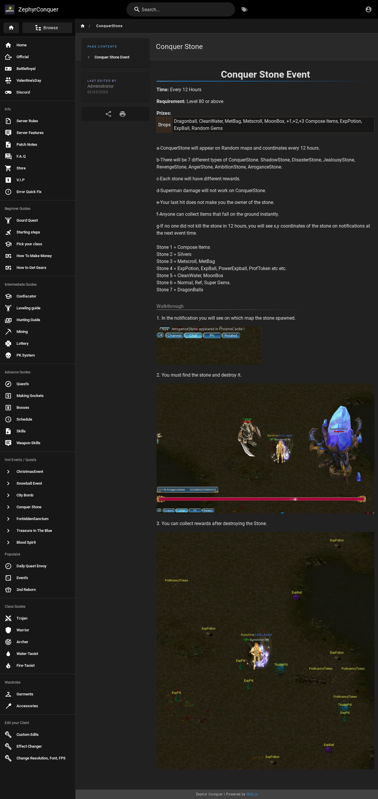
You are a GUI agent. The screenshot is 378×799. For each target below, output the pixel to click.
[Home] (11, 27)
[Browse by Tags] (244, 9)
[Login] (368, 9)
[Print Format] (122, 114)
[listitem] (115, 57)
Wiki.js (252, 794)
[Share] (108, 114)
